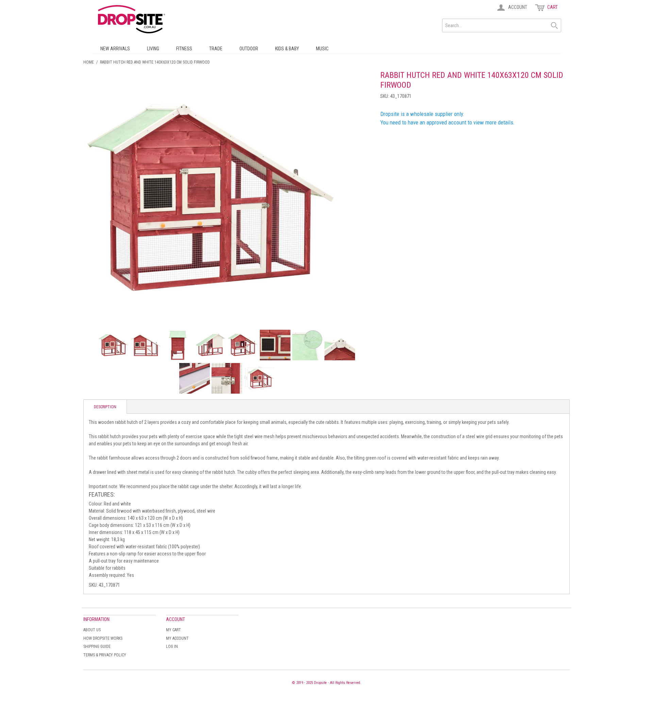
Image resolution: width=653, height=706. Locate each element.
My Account (177, 638)
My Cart (173, 629)
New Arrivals (115, 48)
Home (88, 62)
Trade (215, 48)
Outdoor (248, 48)
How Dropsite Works (102, 638)
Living (153, 48)
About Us (92, 629)
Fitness (184, 48)
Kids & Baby (287, 48)
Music (322, 48)
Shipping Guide (97, 646)
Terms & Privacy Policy (104, 655)
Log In (172, 646)
